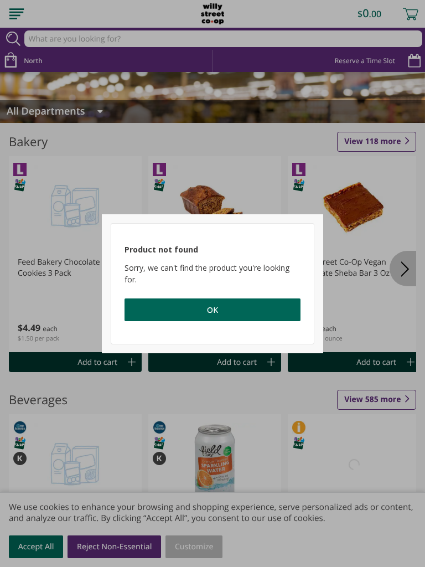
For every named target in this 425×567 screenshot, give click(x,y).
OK (212, 310)
